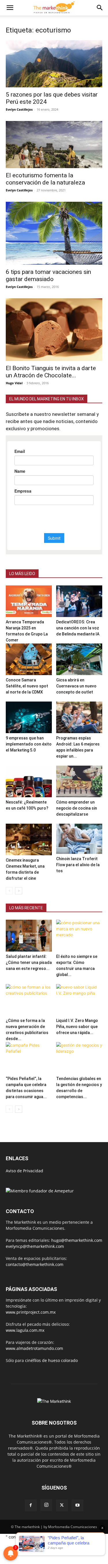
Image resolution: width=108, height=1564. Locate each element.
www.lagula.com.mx (25, 1330)
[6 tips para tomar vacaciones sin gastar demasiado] (54, 233)
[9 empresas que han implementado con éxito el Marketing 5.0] (29, 717)
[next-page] (18, 890)
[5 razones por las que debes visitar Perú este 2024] (54, 63)
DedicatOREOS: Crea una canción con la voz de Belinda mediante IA (77, 628)
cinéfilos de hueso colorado (51, 1360)
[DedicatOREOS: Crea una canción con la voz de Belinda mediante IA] (79, 601)
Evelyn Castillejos (19, 109)
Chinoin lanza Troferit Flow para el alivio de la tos (78, 864)
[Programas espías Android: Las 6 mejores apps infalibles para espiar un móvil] (79, 717)
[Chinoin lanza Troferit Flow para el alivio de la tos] (79, 839)
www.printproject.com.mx (31, 1312)
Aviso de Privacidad (24, 1170)
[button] (10, 8)
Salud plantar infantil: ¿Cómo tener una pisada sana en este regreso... (29, 962)
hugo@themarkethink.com (76, 1240)
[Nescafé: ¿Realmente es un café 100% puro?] (29, 781)
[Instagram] (46, 1505)
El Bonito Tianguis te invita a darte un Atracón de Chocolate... (51, 372)
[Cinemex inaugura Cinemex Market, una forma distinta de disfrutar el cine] (29, 839)
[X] (62, 1505)
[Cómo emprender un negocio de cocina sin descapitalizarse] (79, 781)
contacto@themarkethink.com (34, 1264)
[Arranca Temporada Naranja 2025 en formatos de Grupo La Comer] (29, 601)
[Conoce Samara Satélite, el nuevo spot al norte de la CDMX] (29, 659)
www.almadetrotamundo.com (34, 1348)
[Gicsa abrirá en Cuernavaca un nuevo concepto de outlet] (79, 659)
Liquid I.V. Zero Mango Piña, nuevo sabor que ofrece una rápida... (77, 1026)
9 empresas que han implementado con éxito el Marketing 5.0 (29, 744)
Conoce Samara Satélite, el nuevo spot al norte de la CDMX (27, 686)
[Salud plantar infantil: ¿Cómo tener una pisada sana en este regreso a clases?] (29, 935)
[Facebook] (31, 1505)
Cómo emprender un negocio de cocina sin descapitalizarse (76, 808)
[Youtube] (77, 1505)
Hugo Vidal (14, 383)
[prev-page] (9, 890)
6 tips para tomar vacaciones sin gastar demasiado (48, 275)
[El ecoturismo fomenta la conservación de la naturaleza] (54, 144)
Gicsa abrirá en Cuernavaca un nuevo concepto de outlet (76, 686)
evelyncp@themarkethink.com (35, 1246)
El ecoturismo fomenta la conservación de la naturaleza (45, 179)
